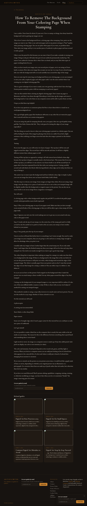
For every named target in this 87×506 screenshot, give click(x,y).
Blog (64, 2)
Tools (58, 2)
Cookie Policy (54, 493)
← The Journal (19, 10)
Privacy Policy (54, 486)
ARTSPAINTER (12, 3)
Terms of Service (54, 488)
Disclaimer (53, 491)
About (52, 482)
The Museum (51, 2)
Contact (52, 484)
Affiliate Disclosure (53, 496)
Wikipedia (70, 481)
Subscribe (49, 388)
